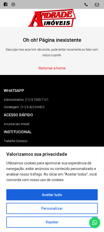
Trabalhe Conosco (15, 141)
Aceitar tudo (52, 195)
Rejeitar (52, 222)
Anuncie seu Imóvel (16, 124)
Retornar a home (52, 68)
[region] (52, 189)
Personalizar (52, 208)
